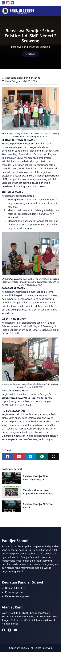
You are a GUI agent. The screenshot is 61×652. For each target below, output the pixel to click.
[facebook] (3, 2)
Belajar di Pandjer (15, 588)
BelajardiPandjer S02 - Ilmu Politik (38, 506)
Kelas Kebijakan (14, 592)
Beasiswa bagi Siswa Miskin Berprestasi (24, 154)
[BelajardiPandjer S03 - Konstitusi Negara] (11, 478)
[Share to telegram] (30, 456)
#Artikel (30, 54)
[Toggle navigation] (57, 11)
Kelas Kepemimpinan (17, 596)
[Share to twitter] (53, 456)
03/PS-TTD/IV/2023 (20, 404)
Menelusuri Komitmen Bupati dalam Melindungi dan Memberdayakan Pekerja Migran (39, 492)
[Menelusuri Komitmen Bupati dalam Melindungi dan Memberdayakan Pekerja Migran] (11, 492)
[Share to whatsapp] (42, 456)
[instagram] (7, 2)
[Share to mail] (19, 456)
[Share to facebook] (7, 456)
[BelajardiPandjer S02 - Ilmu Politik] (11, 506)
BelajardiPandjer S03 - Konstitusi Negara (35, 478)
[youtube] (12, 2)
